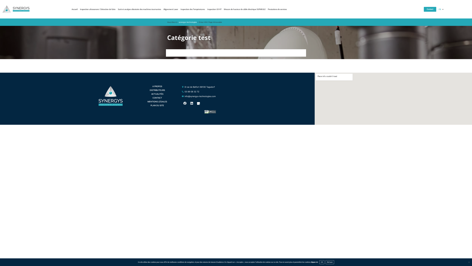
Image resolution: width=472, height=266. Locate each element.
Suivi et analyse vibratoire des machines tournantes (139, 9)
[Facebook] (185, 103)
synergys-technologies (188, 22)
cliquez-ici (314, 262)
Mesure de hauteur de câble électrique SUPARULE (244, 9)
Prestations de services (277, 9)
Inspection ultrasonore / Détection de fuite (98, 9)
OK (322, 262)
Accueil (75, 9)
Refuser (330, 262)
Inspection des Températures (193, 9)
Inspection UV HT (214, 9)
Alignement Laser (170, 9)
